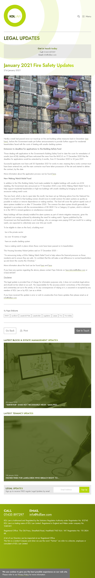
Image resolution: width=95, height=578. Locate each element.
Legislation (46, 316)
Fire (61, 316)
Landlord (14, 316)
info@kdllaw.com (50, 55)
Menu (88, 16)
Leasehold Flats (25, 316)
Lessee (55, 316)
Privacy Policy (27, 571)
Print (26, 330)
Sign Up (84, 489)
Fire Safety (68, 316)
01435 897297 (49, 52)
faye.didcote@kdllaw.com (75, 270)
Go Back (10, 330)
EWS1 (7, 316)
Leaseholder (37, 316)
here (54, 174)
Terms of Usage (13, 571)
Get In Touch (82, 330)
